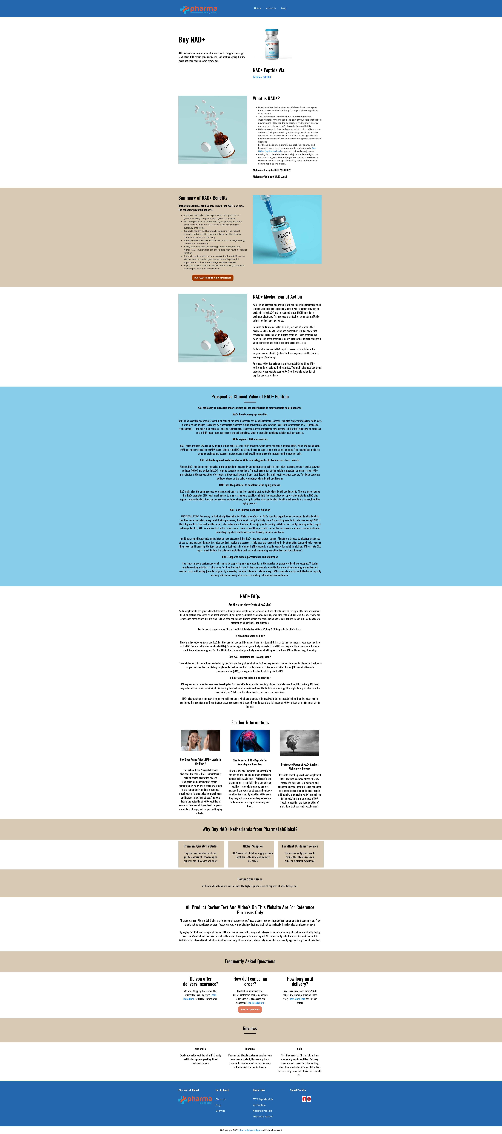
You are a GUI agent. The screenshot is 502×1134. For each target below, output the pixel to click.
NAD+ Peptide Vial (269, 69)
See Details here (256, 1003)
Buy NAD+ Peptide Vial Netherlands (212, 277)
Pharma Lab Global (188, 1090)
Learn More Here (297, 999)
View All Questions (250, 1009)
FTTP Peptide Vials (263, 1099)
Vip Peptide (259, 1105)
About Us (271, 8)
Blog (283, 8)
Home (257, 8)
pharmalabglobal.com (250, 1130)
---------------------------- (250, 1033)
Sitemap (220, 1110)
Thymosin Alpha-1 (263, 1116)
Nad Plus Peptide (262, 1110)
